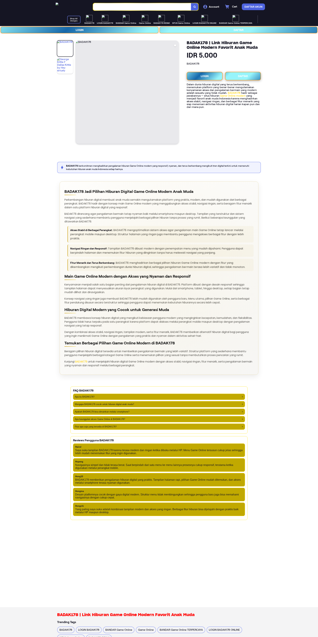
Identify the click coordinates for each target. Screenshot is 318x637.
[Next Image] (176, 92)
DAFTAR (238, 30)
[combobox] (142, 7)
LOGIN (79, 30)
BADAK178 (234, 92)
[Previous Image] (78, 92)
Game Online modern (233, 95)
